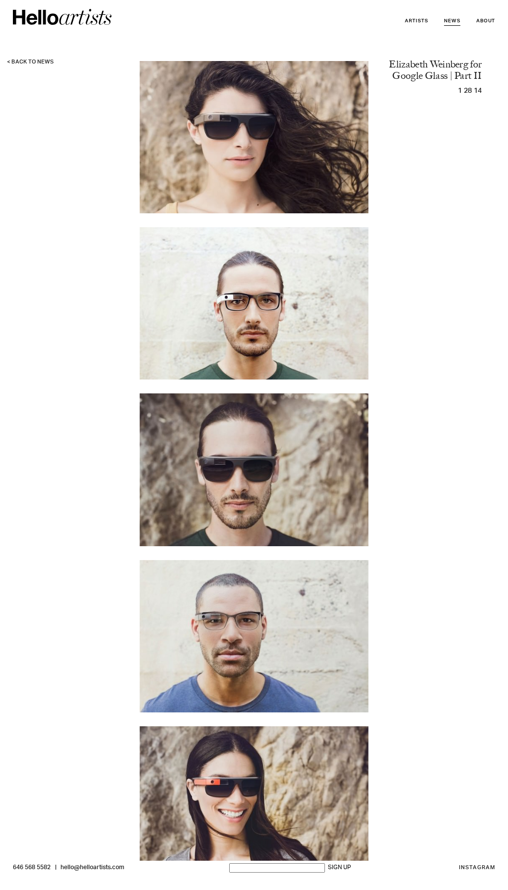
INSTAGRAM (477, 868)
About (486, 21)
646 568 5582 (32, 868)
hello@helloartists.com (92, 868)
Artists (416, 21)
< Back (30, 62)
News (452, 21)
